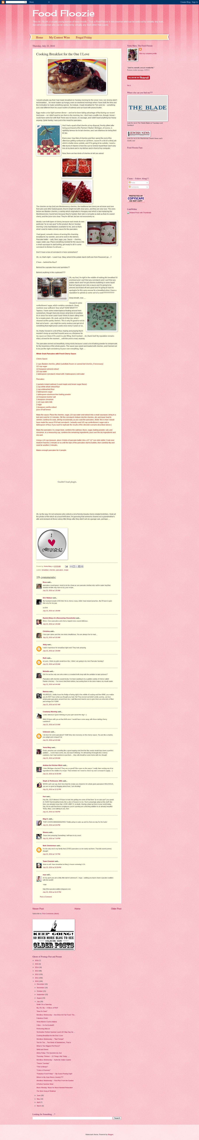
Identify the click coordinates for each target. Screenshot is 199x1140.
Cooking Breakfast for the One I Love (50, 1035)
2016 (37, 960)
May (38, 1099)
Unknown (46, 732)
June (39, 1095)
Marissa (46, 691)
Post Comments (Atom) (50, 913)
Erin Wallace (47, 598)
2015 (37, 964)
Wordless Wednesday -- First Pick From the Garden (55, 1080)
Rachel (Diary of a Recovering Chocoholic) (59, 618)
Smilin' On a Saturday (44, 1004)
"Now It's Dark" (42, 1011)
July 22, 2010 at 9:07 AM (51, 704)
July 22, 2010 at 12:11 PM (52, 789)
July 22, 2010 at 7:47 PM (51, 854)
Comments (135, 187)
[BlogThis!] (73, 566)
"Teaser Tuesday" (43, 1063)
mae (44, 875)
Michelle (46, 671)
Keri (44, 796)
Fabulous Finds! (42, 1018)
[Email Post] (66, 566)
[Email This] (71, 566)
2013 (37, 971)
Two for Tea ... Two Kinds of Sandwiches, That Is (54, 1042)
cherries (52, 570)
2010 (37, 981)
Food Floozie (63, 13)
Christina (46, 631)
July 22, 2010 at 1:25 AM (51, 590)
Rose (45, 582)
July (38, 1001)
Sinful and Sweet (42, 1049)
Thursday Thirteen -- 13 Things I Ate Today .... (53, 1056)
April (38, 1102)
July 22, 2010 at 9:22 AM (51, 740)
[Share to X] (76, 566)
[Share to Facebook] (79, 566)
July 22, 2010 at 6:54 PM (51, 825)
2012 (37, 974)
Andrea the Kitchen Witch (52, 765)
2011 (37, 978)
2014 (37, 967)
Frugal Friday (84, 37)
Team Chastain (48, 861)
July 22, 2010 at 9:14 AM (51, 724)
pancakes (59, 570)
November (41, 987)
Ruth (45, 658)
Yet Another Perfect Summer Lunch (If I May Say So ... (56, 1032)
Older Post (116, 908)
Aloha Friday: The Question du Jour (49, 1053)
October (40, 991)
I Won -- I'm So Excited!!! (45, 1025)
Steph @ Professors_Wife (52, 781)
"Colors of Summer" (44, 1070)
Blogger (110, 1134)
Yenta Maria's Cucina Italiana (47, 1022)
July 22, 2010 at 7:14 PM (51, 838)
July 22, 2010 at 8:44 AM (51, 684)
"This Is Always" (42, 1067)
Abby (45, 644)
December (41, 984)
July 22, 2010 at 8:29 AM (51, 664)
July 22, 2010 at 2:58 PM (51, 812)
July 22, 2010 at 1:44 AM (51, 624)
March (39, 1106)
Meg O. (45, 819)
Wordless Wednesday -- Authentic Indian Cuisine (54, 1060)
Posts (133, 182)
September (41, 994)
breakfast (45, 570)
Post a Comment (46, 897)
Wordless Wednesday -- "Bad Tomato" (50, 1039)
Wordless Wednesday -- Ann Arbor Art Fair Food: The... (56, 1015)
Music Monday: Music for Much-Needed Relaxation (55, 1087)
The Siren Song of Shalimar (46, 1091)
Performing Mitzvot (43, 1029)
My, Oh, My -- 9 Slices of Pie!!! (47, 1008)
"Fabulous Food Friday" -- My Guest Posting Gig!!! (54, 1074)
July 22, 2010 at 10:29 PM (52, 867)
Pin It (129, 85)
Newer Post (38, 908)
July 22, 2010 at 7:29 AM (51, 651)
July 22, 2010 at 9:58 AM (51, 758)
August (39, 998)
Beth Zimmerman (49, 845)
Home (39, 37)
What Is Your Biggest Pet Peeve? (48, 1046)
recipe (66, 570)
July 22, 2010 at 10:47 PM (52, 892)
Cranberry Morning (50, 712)
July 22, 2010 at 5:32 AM (51, 637)
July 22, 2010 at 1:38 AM (51, 611)
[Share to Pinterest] (82, 566)
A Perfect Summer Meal (45, 1084)
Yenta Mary (47, 747)
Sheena (46, 832)
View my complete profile (148, 53)
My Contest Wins (59, 37)
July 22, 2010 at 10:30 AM (52, 774)
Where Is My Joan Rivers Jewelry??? (50, 1077)
